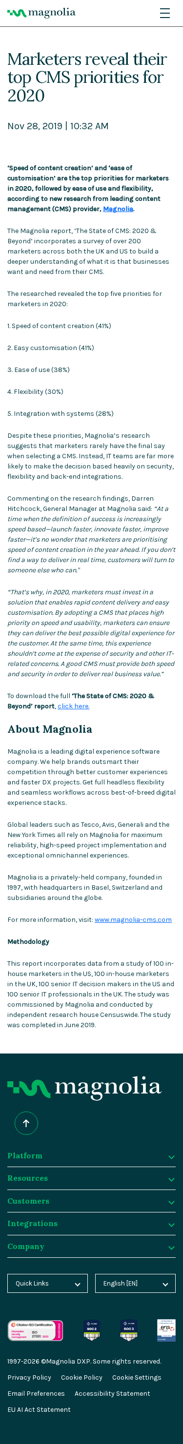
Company (25, 1246)
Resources (27, 1178)
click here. (73, 706)
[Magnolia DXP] (41, 13)
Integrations (32, 1223)
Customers (28, 1201)
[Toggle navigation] (165, 13)
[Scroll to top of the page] (26, 1123)
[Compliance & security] (92, 1324)
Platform (24, 1155)
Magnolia (118, 209)
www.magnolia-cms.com (133, 920)
